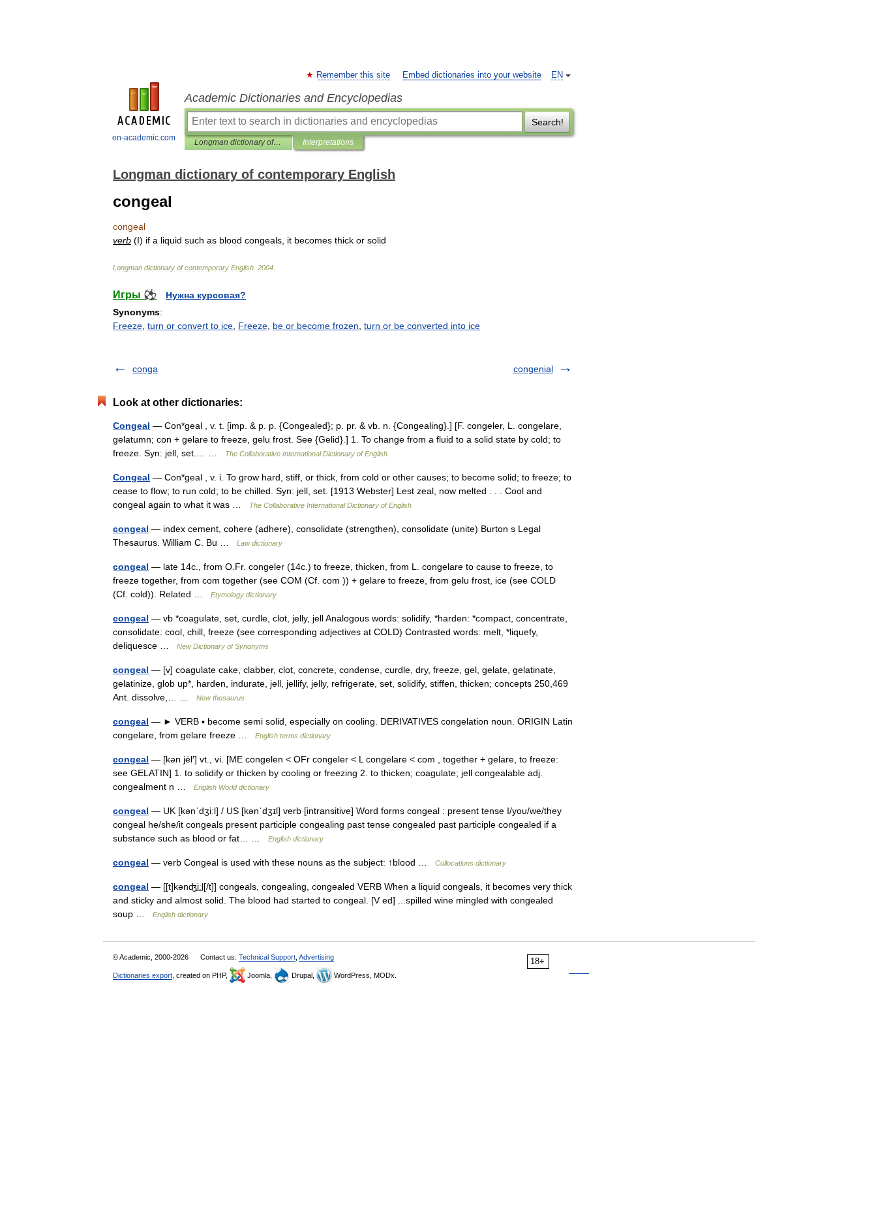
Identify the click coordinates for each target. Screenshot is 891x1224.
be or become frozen (316, 326)
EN (557, 75)
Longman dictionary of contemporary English (238, 142)
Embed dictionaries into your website (471, 75)
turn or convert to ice (190, 326)
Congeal (131, 425)
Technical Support (267, 957)
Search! (548, 122)
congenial (533, 369)
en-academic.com (143, 137)
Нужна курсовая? (206, 295)
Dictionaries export (142, 975)
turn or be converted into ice (422, 326)
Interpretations (328, 142)
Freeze (127, 326)
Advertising (316, 957)
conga (145, 369)
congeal (131, 529)
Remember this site (354, 75)
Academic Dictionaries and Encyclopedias (293, 97)
